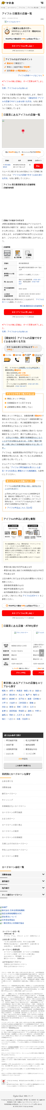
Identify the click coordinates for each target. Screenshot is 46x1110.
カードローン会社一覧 (11, 931)
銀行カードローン (9, 793)
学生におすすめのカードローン (15, 850)
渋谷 (4, 707)
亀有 (35, 695)
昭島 (4, 690)
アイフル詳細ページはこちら (30, 75)
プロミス (20, 936)
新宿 (11, 707)
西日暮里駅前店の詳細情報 (31, 306)
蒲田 (4, 699)
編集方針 (42, 1100)
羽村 (11, 715)
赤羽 (11, 690)
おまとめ (10, 753)
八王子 (20, 715)
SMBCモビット (35, 936)
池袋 (37, 690)
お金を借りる (7, 781)
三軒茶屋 (22, 703)
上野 (4, 695)
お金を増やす (24, 944)
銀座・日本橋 (33, 699)
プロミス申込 (21, 673)
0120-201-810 (33, 384)
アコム (13, 936)
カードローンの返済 (10, 831)
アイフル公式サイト (31, 595)
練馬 (4, 715)
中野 (37, 711)
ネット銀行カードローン (12, 895)
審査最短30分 (31, 749)
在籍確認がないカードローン (14, 806)
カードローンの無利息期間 (13, 952)
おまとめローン (8, 818)
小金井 (12, 703)
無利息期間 (30, 745)
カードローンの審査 (10, 856)
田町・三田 (22, 707)
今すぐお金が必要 (29, 942)
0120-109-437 (20, 386)
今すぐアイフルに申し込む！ (23, 46)
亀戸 (28, 695)
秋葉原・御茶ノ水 (24, 690)
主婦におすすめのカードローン (15, 843)
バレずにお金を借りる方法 (13, 942)
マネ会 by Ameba (13, 1046)
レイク (26, 936)
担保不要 (10, 745)
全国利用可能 (11, 749)
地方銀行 (5, 888)
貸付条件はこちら (14, 1027)
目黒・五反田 (22, 719)
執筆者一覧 (35, 1100)
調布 (30, 711)
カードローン (12, 7)
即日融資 (18, 956)
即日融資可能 (11, 740)
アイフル (22, 7)
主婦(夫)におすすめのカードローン (15, 964)
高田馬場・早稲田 (17, 711)
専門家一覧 (27, 1100)
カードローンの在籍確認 (12, 837)
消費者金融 (6, 787)
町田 (28, 715)
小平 (4, 703)
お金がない (26, 946)
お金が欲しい (8, 946)
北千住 (22, 699)
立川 (32, 707)
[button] (23, 131)
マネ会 (3, 7)
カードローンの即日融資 (12, 812)
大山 (21, 695)
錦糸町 (12, 699)
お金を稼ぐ (17, 946)
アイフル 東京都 (33, 7)
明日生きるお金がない (11, 944)
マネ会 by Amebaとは (7, 1100)
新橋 (32, 703)
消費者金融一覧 (9, 934)
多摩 (4, 711)
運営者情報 (19, 1100)
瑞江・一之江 (7, 719)
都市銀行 (5, 881)
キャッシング (7, 800)
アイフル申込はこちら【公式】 (20, 507)
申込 (38, 166)
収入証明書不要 (32, 740)
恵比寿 (12, 695)
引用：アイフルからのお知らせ (15, 88)
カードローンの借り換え (12, 825)
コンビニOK (31, 753)
